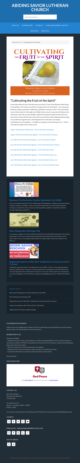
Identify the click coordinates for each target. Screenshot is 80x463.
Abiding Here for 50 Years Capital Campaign (22, 309)
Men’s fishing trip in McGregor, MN (24, 231)
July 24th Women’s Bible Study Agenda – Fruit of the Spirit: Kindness (33, 140)
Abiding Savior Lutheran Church (40, 7)
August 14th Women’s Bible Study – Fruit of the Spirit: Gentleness (32, 130)
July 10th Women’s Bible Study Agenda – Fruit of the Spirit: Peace (32, 150)
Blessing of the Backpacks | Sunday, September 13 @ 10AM (35, 200)
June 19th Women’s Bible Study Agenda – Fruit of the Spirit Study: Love (33, 160)
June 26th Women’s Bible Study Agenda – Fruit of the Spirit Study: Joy (33, 155)
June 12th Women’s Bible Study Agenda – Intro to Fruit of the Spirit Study (34, 165)
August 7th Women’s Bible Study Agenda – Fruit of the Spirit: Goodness (34, 135)
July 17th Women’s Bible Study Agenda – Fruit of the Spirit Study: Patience (35, 145)
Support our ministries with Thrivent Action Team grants (26, 305)
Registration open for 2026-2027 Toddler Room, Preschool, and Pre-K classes (33, 301)
